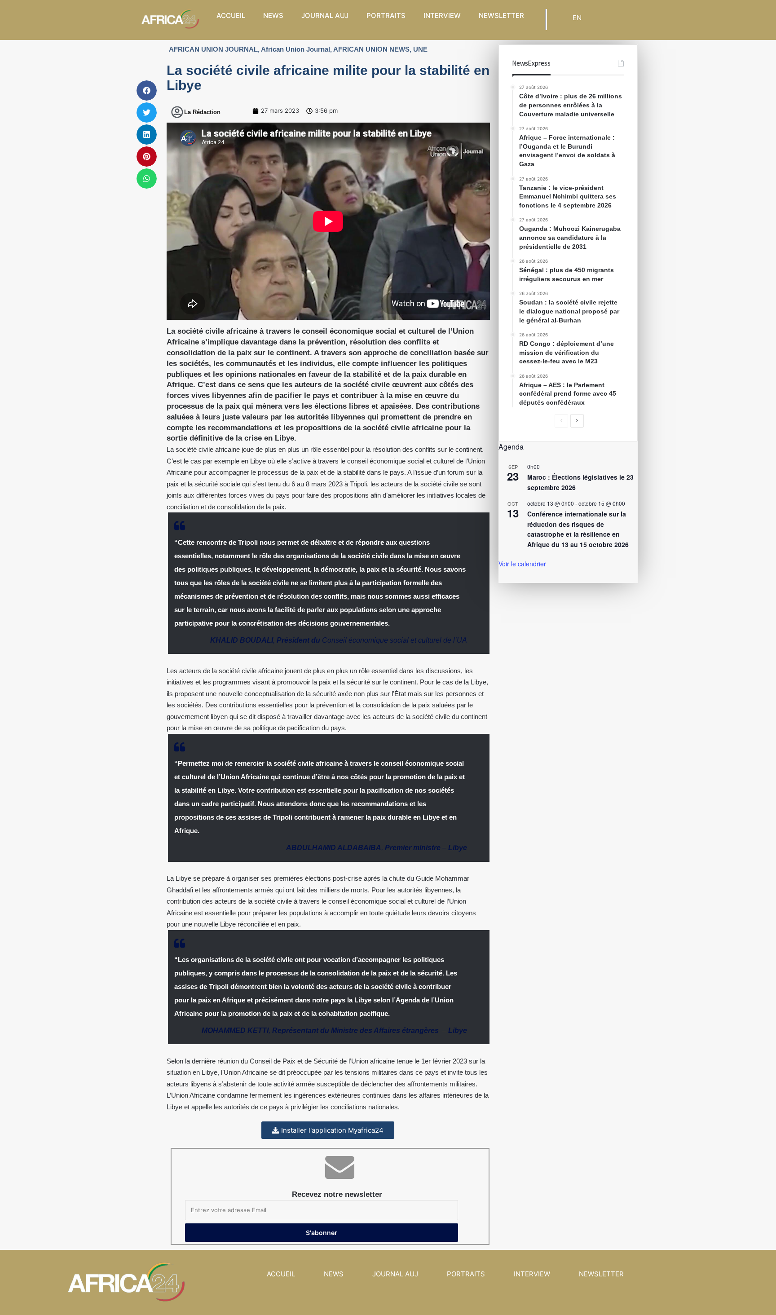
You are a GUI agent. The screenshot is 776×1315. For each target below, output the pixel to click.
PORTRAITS (386, 15)
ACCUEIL (230, 15)
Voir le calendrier (522, 563)
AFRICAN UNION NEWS (371, 49)
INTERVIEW (442, 15)
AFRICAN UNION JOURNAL (213, 49)
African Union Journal (295, 49)
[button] (147, 90)
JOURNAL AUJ (324, 15)
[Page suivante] (577, 421)
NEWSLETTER (501, 15)
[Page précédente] (561, 421)
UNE (420, 49)
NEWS (273, 15)
